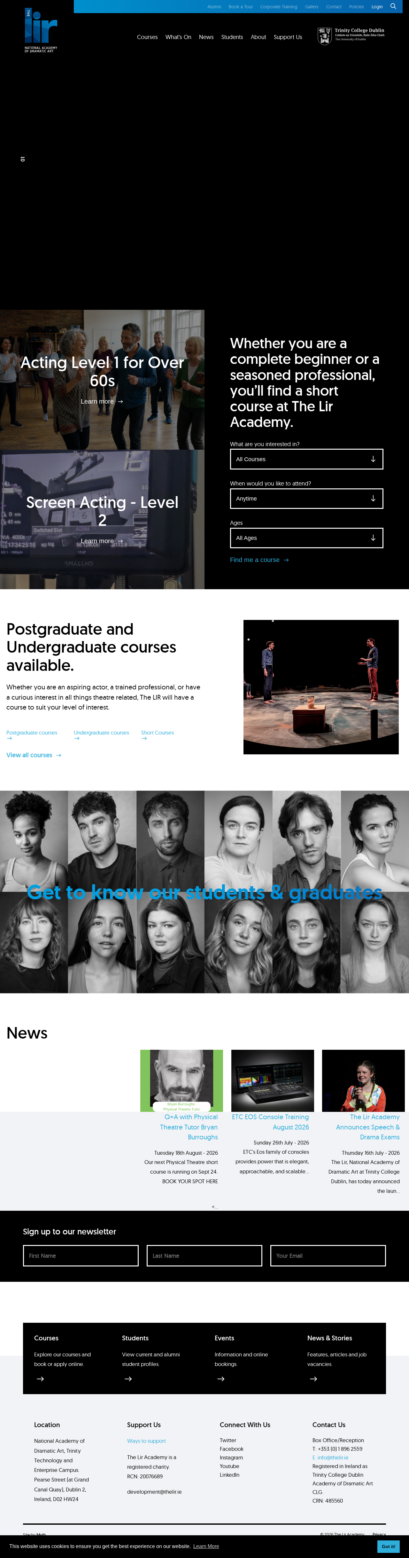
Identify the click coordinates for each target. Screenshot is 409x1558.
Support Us (288, 37)
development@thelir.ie (154, 1491)
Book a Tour (241, 7)
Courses (147, 37)
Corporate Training (278, 7)
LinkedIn (229, 1474)
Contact (334, 7)
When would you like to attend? (270, 483)
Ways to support (146, 1440)
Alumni (214, 7)
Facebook (231, 1448)
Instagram (231, 1457)
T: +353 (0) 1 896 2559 (337, 1448)
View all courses (30, 755)
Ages (236, 522)
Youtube (229, 1466)
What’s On (178, 37)
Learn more (98, 401)
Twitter (228, 1440)
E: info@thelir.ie (331, 1457)
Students (232, 37)
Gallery (312, 7)
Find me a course (256, 559)
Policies (356, 7)
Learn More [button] (206, 1546)
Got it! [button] (389, 1546)
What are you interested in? (264, 444)
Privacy (379, 1534)
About (258, 37)
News (206, 37)
